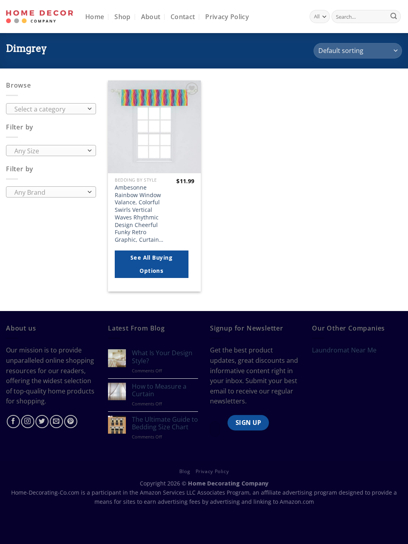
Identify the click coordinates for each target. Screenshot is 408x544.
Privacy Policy (227, 16)
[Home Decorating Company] (39, 16)
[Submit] (393, 16)
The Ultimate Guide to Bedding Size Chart (165, 423)
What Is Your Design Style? (162, 356)
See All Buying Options (151, 264)
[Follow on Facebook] (13, 421)
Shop (122, 16)
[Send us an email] (56, 421)
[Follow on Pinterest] (70, 421)
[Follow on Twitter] (42, 421)
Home (94, 16)
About (151, 16)
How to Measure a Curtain (159, 390)
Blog (184, 471)
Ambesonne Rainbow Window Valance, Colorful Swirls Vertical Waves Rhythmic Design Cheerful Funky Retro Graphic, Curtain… (139, 213)
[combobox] (51, 108)
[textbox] (49, 109)
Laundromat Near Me (344, 350)
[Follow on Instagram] (27, 421)
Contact (183, 16)
